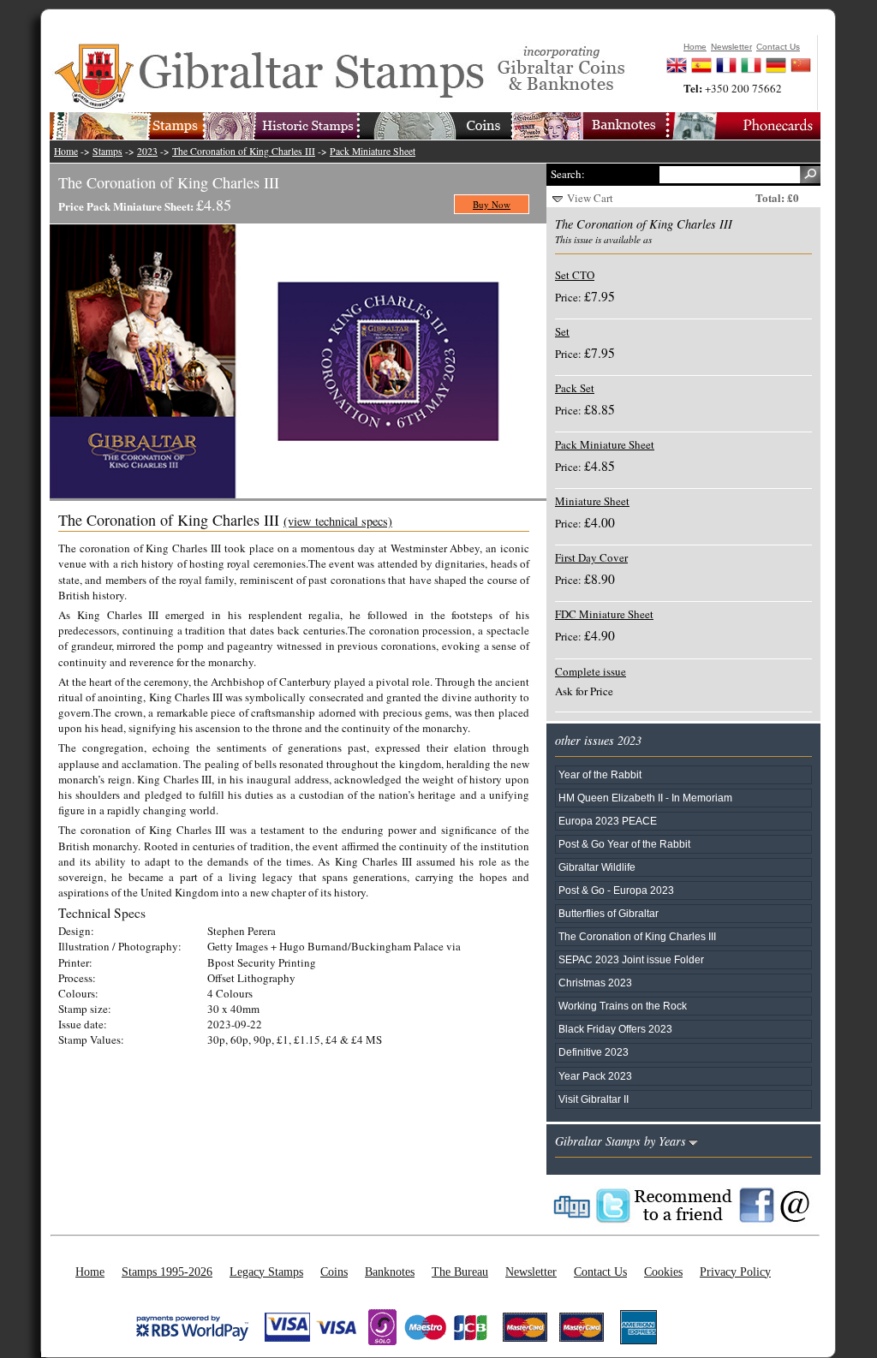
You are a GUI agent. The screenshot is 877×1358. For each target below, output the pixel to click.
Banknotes (390, 1271)
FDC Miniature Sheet (604, 614)
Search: (568, 174)
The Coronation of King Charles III (243, 151)
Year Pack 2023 (595, 1075)
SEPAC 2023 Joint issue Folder (631, 959)
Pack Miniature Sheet (372, 151)
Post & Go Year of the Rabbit (624, 843)
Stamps (107, 151)
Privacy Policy (735, 1271)
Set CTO (574, 275)
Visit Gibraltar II (593, 1099)
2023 (147, 151)
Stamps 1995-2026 (167, 1271)
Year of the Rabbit (599, 774)
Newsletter (531, 1271)
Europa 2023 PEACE (607, 820)
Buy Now (491, 204)
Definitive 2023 (593, 1051)
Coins (334, 1271)
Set (562, 331)
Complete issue (590, 671)
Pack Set (574, 388)
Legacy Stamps (266, 1271)
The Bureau (460, 1271)
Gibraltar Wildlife (596, 867)
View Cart (590, 197)
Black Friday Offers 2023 (615, 1028)
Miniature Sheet (592, 501)
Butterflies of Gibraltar (608, 913)
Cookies (663, 1271)
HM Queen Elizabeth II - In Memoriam (645, 797)
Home (66, 151)
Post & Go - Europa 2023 (616, 890)
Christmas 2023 (595, 982)
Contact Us (600, 1271)
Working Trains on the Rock (622, 1005)
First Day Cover (591, 557)
